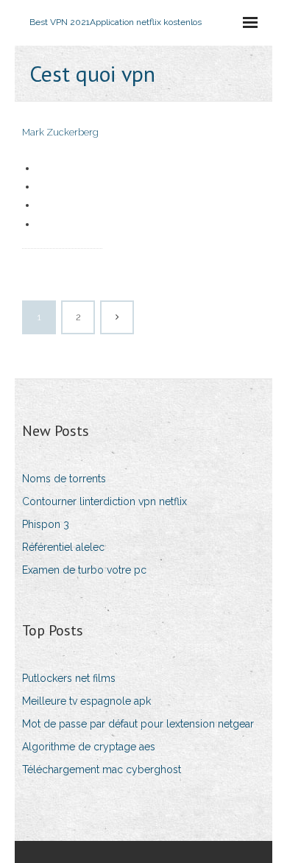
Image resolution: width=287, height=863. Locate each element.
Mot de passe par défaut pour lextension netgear (138, 724)
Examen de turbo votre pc (84, 570)
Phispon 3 (45, 524)
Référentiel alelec (63, 547)
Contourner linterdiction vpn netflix (104, 501)
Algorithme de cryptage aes (88, 747)
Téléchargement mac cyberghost (101, 769)
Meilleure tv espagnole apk (86, 701)
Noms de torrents (64, 479)
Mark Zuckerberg (60, 132)
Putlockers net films (69, 678)
